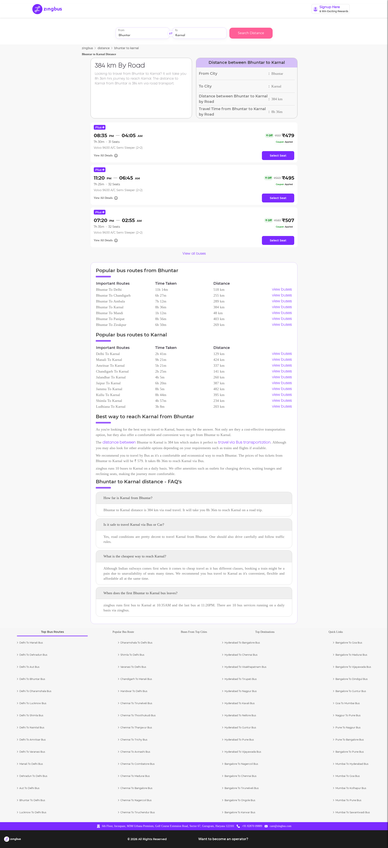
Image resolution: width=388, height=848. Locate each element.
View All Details (103, 155)
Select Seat (278, 155)
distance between (119, 442)
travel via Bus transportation (244, 442)
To (176, 30)
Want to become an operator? (223, 839)
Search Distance (251, 33)
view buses (282, 289)
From (121, 30)
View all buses (194, 253)
